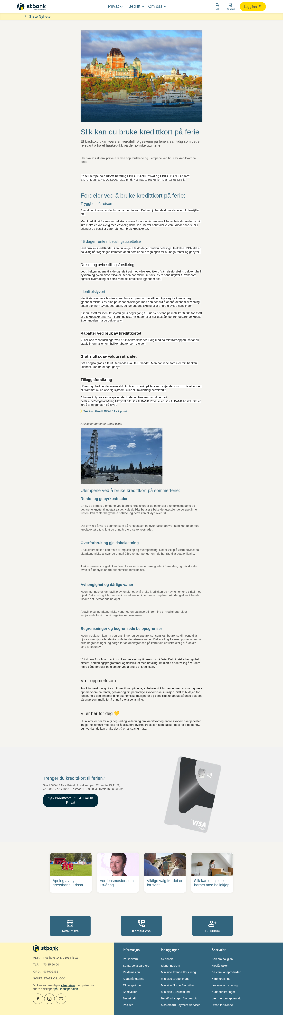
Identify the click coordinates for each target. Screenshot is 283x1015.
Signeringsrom (170, 965)
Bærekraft (129, 998)
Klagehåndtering (133, 978)
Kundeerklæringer (223, 992)
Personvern (130, 959)
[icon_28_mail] (61, 999)
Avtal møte (70, 925)
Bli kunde (212, 925)
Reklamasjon (131, 972)
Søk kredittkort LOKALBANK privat (105, 411)
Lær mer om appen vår (227, 998)
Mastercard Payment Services (180, 1005)
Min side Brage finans (175, 978)
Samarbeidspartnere (136, 965)
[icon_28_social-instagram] (49, 999)
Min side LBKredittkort (175, 992)
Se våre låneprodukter (226, 972)
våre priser (68, 985)
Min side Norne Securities (178, 985)
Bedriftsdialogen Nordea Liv (179, 998)
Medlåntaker (220, 965)
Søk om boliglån (222, 959)
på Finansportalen (66, 989)
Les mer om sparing (225, 985)
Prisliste (128, 1005)
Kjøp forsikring (221, 978)
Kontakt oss (141, 925)
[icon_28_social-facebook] (38, 999)
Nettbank (167, 959)
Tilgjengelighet (132, 985)
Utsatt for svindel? (223, 1005)
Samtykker (130, 992)
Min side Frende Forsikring (178, 972)
